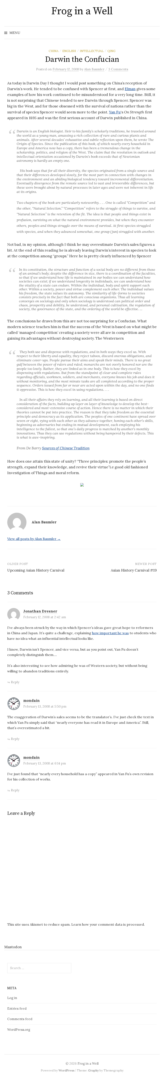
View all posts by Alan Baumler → (34, 539)
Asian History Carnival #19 (134, 570)
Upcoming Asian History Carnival (35, 570)
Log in (12, 998)
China (54, 51)
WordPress (67, 1070)
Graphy (93, 1070)
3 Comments (118, 69)
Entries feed (16, 1008)
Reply (15, 682)
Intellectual (92, 51)
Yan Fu (115, 112)
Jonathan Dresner (40, 611)
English (69, 51)
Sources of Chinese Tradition (65, 448)
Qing (111, 51)
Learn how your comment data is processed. (108, 924)
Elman (130, 89)
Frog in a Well (82, 11)
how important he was (110, 633)
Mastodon (13, 947)
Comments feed (19, 1019)
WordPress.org (18, 1030)
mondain (31, 700)
